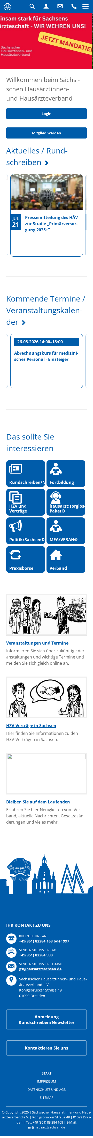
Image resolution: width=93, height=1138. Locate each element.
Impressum (46, 1121)
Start (46, 1113)
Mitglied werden (46, 173)
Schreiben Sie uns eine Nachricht (60, 6)
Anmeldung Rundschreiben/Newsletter (46, 1060)
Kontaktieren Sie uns (46, 1088)
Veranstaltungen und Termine (37, 683)
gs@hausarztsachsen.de (40, 1009)
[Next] (84, 257)
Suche (32, 6)
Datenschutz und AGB (46, 1129)
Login (46, 6)
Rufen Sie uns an (74, 6)
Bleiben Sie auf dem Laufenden (38, 842)
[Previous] (9, 257)
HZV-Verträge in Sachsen (31, 766)
